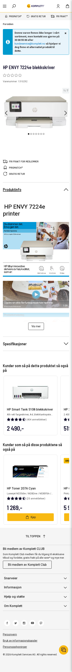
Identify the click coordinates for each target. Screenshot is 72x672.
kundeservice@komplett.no (30, 43)
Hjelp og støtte (14, 596)
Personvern (10, 634)
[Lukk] (65, 33)
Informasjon (13, 587)
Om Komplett (13, 606)
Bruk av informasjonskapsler (20, 640)
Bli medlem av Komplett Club (27, 565)
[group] (36, 112)
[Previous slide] (6, 113)
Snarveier (10, 578)
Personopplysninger (15, 646)
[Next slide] (65, 113)
